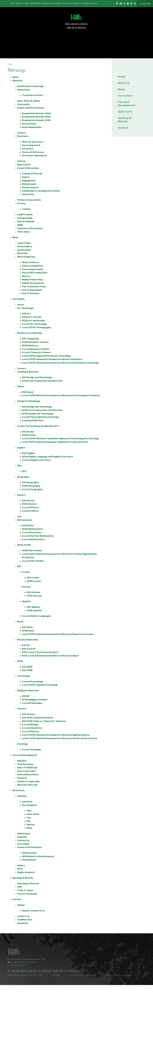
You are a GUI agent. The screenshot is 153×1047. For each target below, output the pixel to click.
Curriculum (18, 299)
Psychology (23, 676)
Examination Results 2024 (36, 113)
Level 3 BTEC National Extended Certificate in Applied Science (56, 735)
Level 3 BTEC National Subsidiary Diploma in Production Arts (55, 442)
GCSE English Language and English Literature (47, 456)
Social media (24, 250)
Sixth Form (18, 790)
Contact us (23, 840)
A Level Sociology (31, 749)
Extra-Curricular (26, 771)
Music (20, 621)
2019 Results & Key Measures (38, 856)
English (21, 447)
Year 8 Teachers (31, 293)
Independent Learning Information (41, 191)
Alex (29, 810)
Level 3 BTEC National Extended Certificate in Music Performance (58, 634)
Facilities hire (24, 919)
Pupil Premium (25, 214)
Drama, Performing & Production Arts (38, 426)
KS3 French (33, 577)
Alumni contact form (33, 910)
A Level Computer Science (36, 352)
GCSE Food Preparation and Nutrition (42, 381)
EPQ (19, 465)
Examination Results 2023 (36, 116)
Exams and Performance (30, 107)
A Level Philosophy (32, 703)
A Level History (30, 507)
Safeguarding (24, 218)
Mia (28, 821)
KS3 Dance (28, 392)
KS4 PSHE (27, 670)
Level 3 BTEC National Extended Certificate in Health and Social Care (59, 738)
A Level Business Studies (35, 349)
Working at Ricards (22, 878)
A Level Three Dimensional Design (40, 417)
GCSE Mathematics (32, 529)
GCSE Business (30, 345)
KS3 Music (27, 627)
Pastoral (22, 778)
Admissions (23, 89)
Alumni (21, 905)
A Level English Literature (36, 460)
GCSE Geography (31, 486)
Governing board (31, 145)
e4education (36, 975)
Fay (29, 817)
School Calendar (26, 221)
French (26, 572)
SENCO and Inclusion (33, 283)
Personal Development (24, 755)
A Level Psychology (32, 681)
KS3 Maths (28, 525)
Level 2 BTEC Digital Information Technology (46, 356)
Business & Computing (29, 333)
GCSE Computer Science (35, 342)
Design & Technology (28, 401)
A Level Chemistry (32, 728)
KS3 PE (26, 645)
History (26, 276)
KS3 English (28, 453)
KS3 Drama (28, 431)
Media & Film (24, 545)
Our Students (29, 805)
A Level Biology (30, 724)
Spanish (26, 601)
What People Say (26, 256)
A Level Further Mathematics (38, 536)
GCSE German (34, 595)
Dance (20, 386)
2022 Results (29, 853)
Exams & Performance (29, 847)
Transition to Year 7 (33, 95)
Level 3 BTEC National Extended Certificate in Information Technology (60, 362)
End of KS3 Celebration (34, 272)
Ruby (29, 828)
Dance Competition (32, 266)
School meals (29, 184)
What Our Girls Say (27, 785)
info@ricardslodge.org (23, 962)
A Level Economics (32, 532)
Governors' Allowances (34, 155)
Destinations (29, 123)
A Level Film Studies (33, 561)
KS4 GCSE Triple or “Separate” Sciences (44, 721)
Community (23, 104)
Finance (21, 133)
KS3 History (28, 500)
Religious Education (28, 690)
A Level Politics (30, 511)
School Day (28, 194)
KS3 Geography (30, 482)
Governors (23, 136)
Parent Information (28, 168)
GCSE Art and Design (33, 320)
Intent (20, 304)
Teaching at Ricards (28, 883)
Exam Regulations (32, 127)
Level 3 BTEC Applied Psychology (40, 685)
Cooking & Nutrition (28, 371)
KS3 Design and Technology (37, 377)
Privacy (21, 203)
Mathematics (24, 520)
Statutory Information (29, 228)
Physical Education (27, 639)
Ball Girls (22, 760)
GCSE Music (28, 630)
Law (19, 516)
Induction (27, 801)
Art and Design (25, 308)
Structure (27, 148)
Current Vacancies (27, 894)
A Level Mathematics (33, 539)
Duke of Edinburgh (27, 767)
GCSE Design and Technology (38, 413)
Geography (23, 477)
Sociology (22, 744)
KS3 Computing (30, 338)
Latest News (24, 243)
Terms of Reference (33, 152)
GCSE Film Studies (32, 550)
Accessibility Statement (83, 975)
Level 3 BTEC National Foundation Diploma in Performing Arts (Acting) (60, 438)
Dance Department (32, 269)
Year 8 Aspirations (32, 290)
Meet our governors (33, 141)
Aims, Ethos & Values (28, 101)
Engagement (29, 180)
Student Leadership (28, 781)
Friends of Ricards (32, 173)
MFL (19, 566)
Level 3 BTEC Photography (36, 327)
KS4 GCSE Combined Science (37, 717)
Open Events (24, 164)
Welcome (22, 796)
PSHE (20, 661)
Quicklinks (144, 4)
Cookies (26, 209)
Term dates (23, 231)
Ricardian (22, 253)
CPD (19, 887)
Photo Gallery (24, 246)
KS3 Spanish (33, 607)
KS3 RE (26, 696)
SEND (20, 225)
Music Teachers (30, 262)
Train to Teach (25, 890)
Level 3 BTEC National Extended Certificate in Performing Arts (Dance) (61, 395)
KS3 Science (28, 714)
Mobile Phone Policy (32, 279)
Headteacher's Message (30, 86)
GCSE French (34, 581)
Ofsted (21, 161)
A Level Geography (32, 489)
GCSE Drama (29, 435)
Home (10, 64)
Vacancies (22, 923)
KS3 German (33, 592)
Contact (17, 899)
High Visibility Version (118, 975)
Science (21, 708)
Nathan (31, 824)
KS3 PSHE (27, 667)
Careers (21, 368)
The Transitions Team (34, 286)
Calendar (22, 837)
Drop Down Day (25, 764)
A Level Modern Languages (36, 616)
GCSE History (29, 504)
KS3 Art (26, 313)
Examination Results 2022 (36, 120)
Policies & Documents (29, 200)
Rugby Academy (26, 872)
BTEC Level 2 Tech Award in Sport (40, 652)
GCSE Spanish (34, 610)
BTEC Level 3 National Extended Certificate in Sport (50, 655)
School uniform (30, 187)
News (15, 237)
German (26, 586)
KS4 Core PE (28, 648)
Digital (25, 177)
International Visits (28, 774)
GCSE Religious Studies (34, 699)
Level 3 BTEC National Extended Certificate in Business (52, 359)
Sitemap (56, 975)
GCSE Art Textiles (32, 317)
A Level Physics (30, 731)
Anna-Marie (33, 814)
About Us (17, 80)
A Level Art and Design (34, 324)
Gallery (21, 865)
